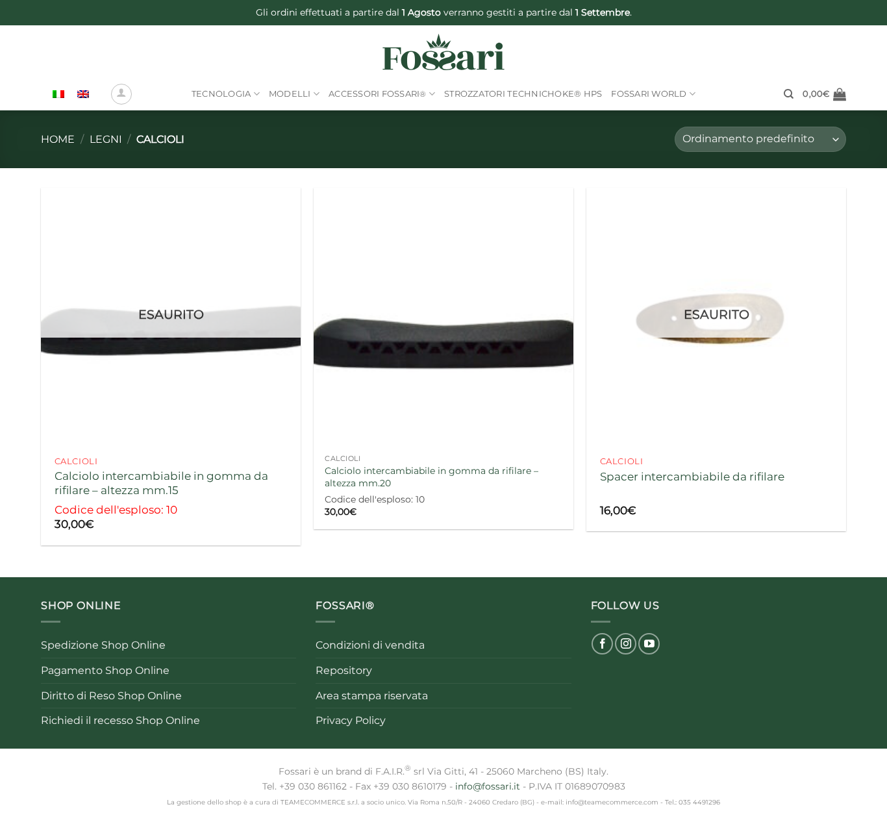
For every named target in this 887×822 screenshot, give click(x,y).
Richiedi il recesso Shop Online (120, 720)
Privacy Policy (351, 720)
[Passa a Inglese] (83, 94)
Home (58, 139)
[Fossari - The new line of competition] (444, 52)
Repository (344, 670)
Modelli (290, 94)
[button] (824, 94)
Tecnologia (221, 94)
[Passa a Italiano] (58, 94)
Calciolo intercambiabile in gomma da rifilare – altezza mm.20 (431, 477)
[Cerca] (788, 94)
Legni (106, 139)
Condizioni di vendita (370, 645)
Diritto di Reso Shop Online (111, 696)
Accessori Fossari (378, 94)
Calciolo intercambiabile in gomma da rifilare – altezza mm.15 (161, 483)
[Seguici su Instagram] (625, 643)
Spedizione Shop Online (103, 645)
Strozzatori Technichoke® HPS (523, 94)
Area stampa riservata (372, 696)
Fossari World (648, 94)
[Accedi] (121, 94)
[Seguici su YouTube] (649, 643)
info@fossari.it (487, 786)
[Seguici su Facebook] (602, 643)
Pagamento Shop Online (105, 670)
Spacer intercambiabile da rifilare (692, 476)
